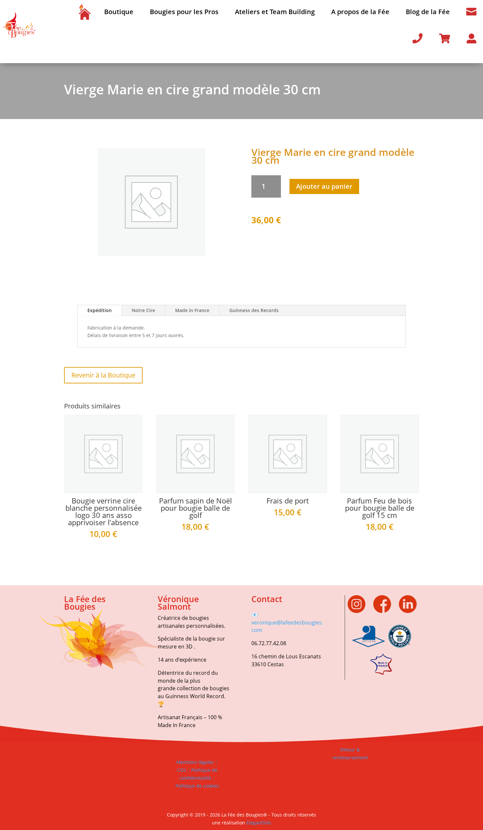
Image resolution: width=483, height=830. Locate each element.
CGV (181, 770)
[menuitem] (84, 12)
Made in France (192, 310)
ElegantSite (258, 822)
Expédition (99, 310)
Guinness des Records (254, 310)
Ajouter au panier (324, 186)
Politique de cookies (197, 786)
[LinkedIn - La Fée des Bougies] (408, 611)
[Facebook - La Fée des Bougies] (385, 611)
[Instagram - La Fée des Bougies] (360, 611)
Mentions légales (195, 762)
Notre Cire (143, 310)
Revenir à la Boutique (103, 375)
